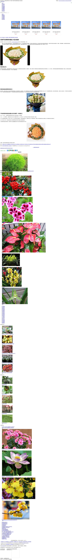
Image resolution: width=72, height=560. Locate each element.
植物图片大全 (16, 541)
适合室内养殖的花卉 (5, 529)
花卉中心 (3, 318)
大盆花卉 (3, 312)
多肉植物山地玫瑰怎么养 (46, 144)
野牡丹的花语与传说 (9, 148)
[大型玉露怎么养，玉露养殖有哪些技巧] (7, 362)
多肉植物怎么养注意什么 (5, 536)
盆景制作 (3, 18)
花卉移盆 (3, 313)
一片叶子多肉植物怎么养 (5, 535)
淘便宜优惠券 (25, 541)
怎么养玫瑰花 (18, 144)
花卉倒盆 (3, 314)
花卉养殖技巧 (12, 541)
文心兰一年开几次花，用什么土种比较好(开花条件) (9, 499)
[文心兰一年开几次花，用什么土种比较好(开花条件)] (18, 498)
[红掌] (24, 252)
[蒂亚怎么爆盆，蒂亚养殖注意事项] (7, 371)
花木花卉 (3, 317)
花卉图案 (3, 306)
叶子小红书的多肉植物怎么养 (6, 534)
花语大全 (3, 10)
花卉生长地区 (21, 541)
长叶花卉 (3, 319)
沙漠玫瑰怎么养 (31, 144)
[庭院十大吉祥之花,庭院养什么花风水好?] (8, 426)
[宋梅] (11, 265)
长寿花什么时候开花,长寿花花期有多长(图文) (8, 449)
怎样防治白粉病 (4, 413)
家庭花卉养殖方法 (4, 522)
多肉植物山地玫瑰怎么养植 (39, 144)
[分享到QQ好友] (10, 150)
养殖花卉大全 (4, 528)
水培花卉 (3, 17)
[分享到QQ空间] (12, 150)
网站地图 (7, 544)
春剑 (2, 304)
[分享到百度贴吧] (17, 150)
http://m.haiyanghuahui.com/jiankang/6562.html (65, 0)
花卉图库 (3, 9)
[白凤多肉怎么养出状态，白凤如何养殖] (7, 333)
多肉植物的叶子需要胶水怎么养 (6, 533)
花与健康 (3, 16)
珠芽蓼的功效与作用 (3, 148)
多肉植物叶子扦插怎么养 (5, 527)
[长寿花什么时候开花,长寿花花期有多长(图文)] (17, 448)
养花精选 (3, 8)
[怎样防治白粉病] (7, 412)
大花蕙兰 (3, 287)
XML (10, 544)
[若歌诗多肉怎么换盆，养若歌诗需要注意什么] (7, 352)
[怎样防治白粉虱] (7, 422)
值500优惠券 (29, 541)
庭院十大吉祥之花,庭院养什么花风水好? (8, 427)
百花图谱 (3, 7)
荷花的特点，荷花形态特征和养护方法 (7, 476)
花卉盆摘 (3, 320)
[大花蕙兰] (12, 286)
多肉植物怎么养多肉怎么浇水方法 (7, 526)
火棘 (2, 196)
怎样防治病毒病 (4, 403)
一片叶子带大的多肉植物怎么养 (6, 532)
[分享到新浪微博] (14, 150)
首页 (2, 3)
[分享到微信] (9, 150)
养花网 (12, 544)
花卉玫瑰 (3, 321)
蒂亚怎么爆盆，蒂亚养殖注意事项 (7, 372)
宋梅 (2, 266)
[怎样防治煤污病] (7, 383)
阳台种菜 (3, 19)
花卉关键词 (3, 545)
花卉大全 (3, 5)
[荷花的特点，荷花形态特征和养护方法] (17, 475)
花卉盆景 (3, 307)
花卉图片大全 (3, 541)
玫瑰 (34, 144)
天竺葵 (3, 222)
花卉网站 (3, 310)
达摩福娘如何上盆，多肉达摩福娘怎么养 (8, 343)
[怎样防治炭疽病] (7, 393)
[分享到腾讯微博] (15, 150)
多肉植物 (3, 6)
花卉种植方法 (4, 525)
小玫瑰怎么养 (26, 144)
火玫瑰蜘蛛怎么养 (9, 144)
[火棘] (16, 195)
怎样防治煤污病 (4, 384)
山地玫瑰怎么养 (22, 144)
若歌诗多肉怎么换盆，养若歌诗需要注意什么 (8, 353)
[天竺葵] (17, 221)
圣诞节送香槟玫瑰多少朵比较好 (13, 37)
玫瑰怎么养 (13, 144)
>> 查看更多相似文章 (36, 147)
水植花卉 (3, 311)
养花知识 (3, 37)
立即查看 (15, 34)
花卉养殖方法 (7, 541)
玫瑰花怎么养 (4, 144)
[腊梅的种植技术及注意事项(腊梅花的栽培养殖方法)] (15, 519)
